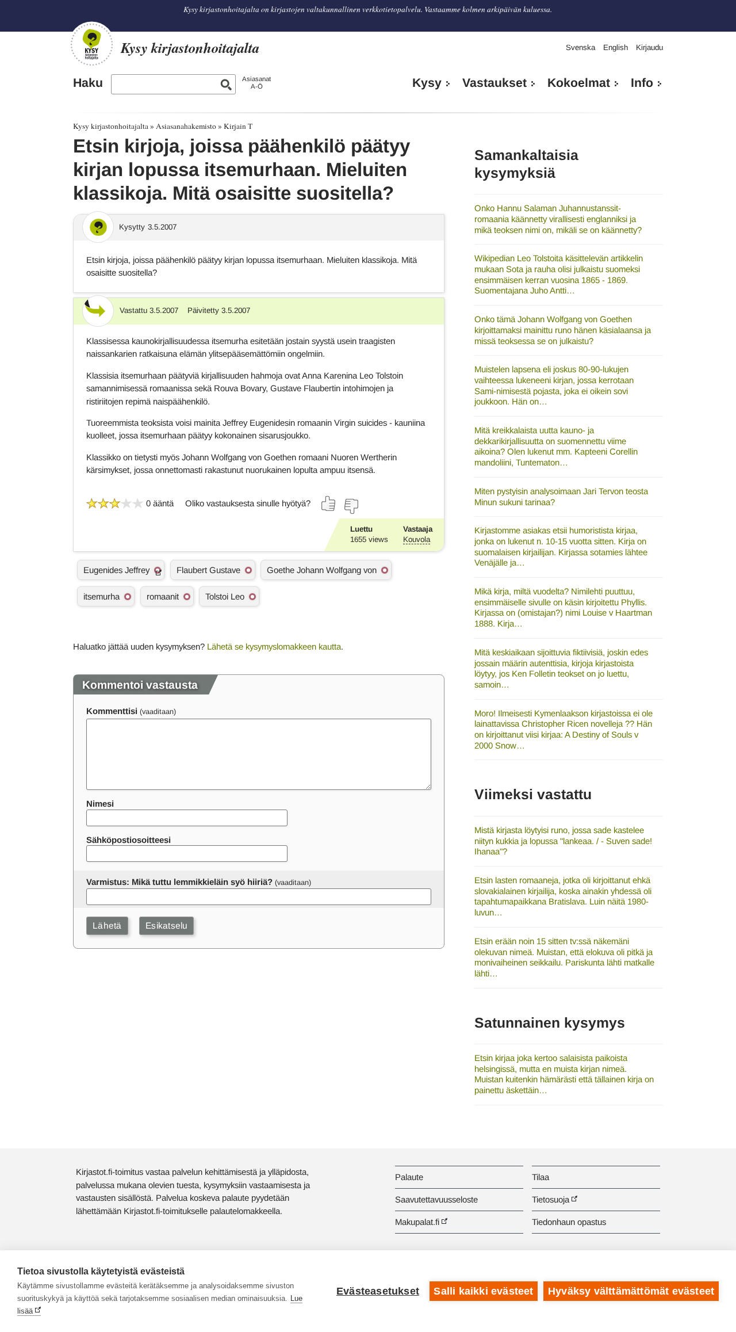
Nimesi (100, 803)
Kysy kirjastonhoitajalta (110, 126)
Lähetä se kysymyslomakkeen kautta (274, 646)
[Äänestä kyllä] (328, 503)
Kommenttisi (111, 711)
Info (642, 83)
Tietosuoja (550, 1199)
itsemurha (101, 596)
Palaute (409, 1177)
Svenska (580, 47)
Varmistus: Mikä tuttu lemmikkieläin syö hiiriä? (179, 882)
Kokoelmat (578, 83)
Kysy (427, 83)
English (615, 47)
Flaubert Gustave (208, 570)
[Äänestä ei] (350, 506)
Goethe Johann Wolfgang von (322, 570)
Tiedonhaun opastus (569, 1222)
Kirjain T (238, 126)
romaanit (163, 596)
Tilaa (540, 1177)
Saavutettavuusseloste (436, 1199)
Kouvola (416, 539)
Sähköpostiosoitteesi (128, 840)
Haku (88, 83)
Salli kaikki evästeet (483, 1291)
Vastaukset (494, 83)
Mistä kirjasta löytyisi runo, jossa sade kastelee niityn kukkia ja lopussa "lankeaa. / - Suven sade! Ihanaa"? (563, 840)
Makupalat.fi (417, 1222)
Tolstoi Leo (224, 596)
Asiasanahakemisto (186, 126)
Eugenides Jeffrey (116, 570)
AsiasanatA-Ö (256, 82)
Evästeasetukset (377, 1291)
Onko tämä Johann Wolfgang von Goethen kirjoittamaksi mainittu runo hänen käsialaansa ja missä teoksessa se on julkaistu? (562, 329)
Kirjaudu (649, 47)
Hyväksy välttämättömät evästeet (631, 1291)
